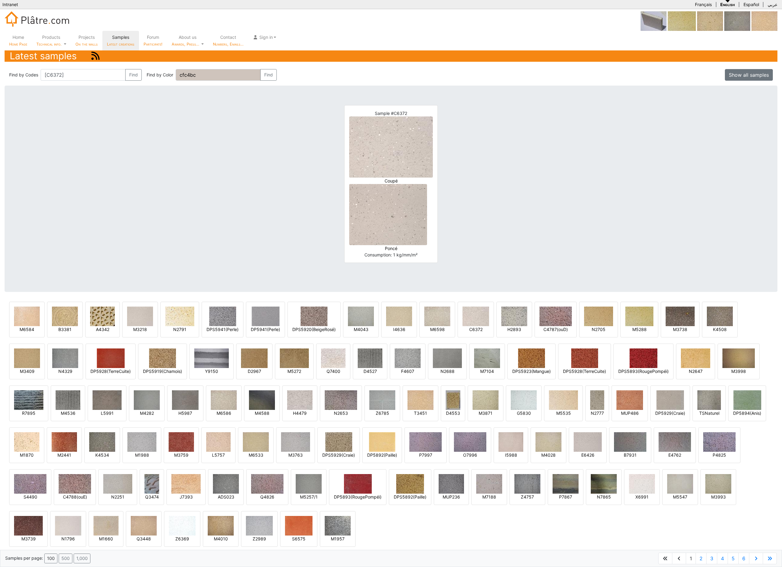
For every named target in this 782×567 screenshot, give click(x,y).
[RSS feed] (95, 55)
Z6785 (382, 413)
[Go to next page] (756, 558)
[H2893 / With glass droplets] (514, 315)
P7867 (565, 496)
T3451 (420, 413)
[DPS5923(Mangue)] (531, 357)
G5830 (524, 413)
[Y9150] (211, 357)
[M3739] (28, 525)
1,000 (82, 558)
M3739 (28, 538)
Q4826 (267, 496)
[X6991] (642, 483)
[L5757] (218, 441)
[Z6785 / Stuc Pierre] (382, 399)
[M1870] (26, 441)
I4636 (399, 329)
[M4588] (262, 399)
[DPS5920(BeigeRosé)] (314, 315)
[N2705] (598, 315)
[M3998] (738, 357)
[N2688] (447, 357)
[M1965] (654, 20)
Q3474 (152, 496)
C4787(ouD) (555, 329)
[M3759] (181, 441)
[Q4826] (267, 483)
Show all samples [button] (749, 75)
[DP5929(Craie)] (670, 399)
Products (48, 40)
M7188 (489, 496)
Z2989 (259, 538)
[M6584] (27, 315)
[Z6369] (182, 525)
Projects (86, 40)
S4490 (30, 496)
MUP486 (630, 413)
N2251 (117, 496)
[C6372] (475, 315)
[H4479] (299, 399)
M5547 (680, 496)
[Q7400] (333, 357)
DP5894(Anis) (747, 413)
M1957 (338, 538)
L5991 (107, 413)
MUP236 (451, 496)
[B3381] (65, 315)
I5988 (511, 455)
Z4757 (527, 496)
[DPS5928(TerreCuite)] (584, 357)
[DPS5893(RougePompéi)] (643, 357)
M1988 (142, 455)
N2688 (447, 371)
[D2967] (254, 357)
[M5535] (563, 399)
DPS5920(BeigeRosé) (314, 329)
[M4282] (147, 399)
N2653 (341, 413)
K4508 (720, 329)
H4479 (300, 413)
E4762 (674, 455)
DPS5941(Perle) (222, 329)
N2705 (598, 329)
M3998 (738, 371)
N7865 (604, 496)
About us (186, 40)
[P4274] (710, 20)
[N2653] (341, 399)
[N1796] (68, 525)
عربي (772, 4)
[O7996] (470, 441)
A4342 (102, 329)
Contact (228, 40)
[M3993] (718, 483)
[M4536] (68, 399)
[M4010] (221, 525)
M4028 (548, 455)
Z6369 (182, 538)
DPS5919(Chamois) (162, 371)
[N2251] (117, 483)
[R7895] (28, 399)
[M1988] (141, 441)
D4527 (370, 371)
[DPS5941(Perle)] (222, 315)
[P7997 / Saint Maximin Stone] (425, 441)
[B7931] (630, 441)
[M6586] (224, 399)
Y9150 (211, 371)
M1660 (106, 538)
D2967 (254, 371)
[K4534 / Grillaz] (102, 441)
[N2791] (179, 315)
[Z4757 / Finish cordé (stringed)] (527, 483)
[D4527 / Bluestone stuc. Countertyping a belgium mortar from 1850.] (370, 357)
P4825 (719, 455)
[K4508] (720, 315)
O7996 (470, 455)
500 (65, 558)
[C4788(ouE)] (75, 483)
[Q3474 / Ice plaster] (151, 483)
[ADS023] (226, 483)
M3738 (680, 329)
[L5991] (107, 399)
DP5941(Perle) (265, 329)
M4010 (221, 538)
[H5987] (185, 399)
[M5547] (680, 483)
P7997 (425, 455)
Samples (120, 40)
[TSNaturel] (709, 399)
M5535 (563, 413)
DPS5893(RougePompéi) (643, 371)
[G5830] (524, 399)
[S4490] (30, 483)
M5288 (639, 329)
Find (133, 74)
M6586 (224, 413)
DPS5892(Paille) (410, 496)
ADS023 (226, 496)
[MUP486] (629, 399)
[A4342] (102, 315)
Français (703, 4)
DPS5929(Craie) (338, 455)
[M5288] (682, 20)
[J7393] (186, 483)
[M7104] (487, 357)
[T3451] (764, 20)
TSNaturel (709, 413)
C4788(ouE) (75, 496)
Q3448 (144, 538)
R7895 (28, 413)
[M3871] (486, 399)
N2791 (179, 329)
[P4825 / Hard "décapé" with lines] (719, 441)
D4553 (453, 413)
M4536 (68, 413)
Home (18, 40)
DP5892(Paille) (382, 455)
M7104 (487, 371)
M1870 (27, 455)
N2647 (696, 371)
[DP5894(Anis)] (747, 399)
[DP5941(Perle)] (266, 315)
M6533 (256, 455)
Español (751, 4)
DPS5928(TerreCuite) (584, 371)
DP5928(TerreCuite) (110, 371)
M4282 (147, 413)
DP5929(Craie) (670, 413)
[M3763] (295, 441)
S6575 (298, 538)
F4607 (407, 371)
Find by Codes (23, 74)
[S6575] (298, 525)
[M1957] (338, 525)
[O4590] (737, 20)
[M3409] (27, 357)
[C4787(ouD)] (555, 315)
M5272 (294, 371)
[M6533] (256, 441)
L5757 (218, 455)
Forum (153, 40)
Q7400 (333, 371)
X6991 (642, 496)
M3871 (485, 413)
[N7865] (604, 483)
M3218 (140, 329)
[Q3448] (144, 525)
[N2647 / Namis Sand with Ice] (695, 357)
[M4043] (361, 315)
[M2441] (64, 441)
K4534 (102, 455)
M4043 (361, 329)
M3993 (718, 496)
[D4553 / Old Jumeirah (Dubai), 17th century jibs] (453, 399)
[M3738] (680, 315)
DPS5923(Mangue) (531, 371)
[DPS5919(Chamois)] (162, 357)
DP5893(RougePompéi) (358, 496)
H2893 (514, 329)
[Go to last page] (770, 558)
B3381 (64, 329)
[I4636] (399, 315)
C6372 (476, 329)
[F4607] (408, 357)
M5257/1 (309, 496)
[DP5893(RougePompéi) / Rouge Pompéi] (358, 483)
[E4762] (675, 441)
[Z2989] (259, 525)
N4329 (65, 371)
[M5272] (294, 357)
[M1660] (106, 525)
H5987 (185, 413)
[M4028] (548, 441)
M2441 (64, 455)
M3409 (27, 371)
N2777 (597, 413)
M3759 (181, 455)
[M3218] (140, 315)
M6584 (27, 329)
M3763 (295, 455)
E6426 (587, 455)
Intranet (10, 4)
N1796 (68, 538)
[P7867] (566, 483)
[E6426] (588, 441)
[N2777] (597, 399)
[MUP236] (451, 483)
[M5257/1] (309, 483)
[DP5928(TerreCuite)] (111, 357)
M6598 (437, 329)
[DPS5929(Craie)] (338, 441)
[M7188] (489, 483)
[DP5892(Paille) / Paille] (382, 441)
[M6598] (437, 315)
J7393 (186, 496)
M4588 (262, 413)
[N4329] (65, 357)
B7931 (630, 455)
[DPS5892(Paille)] (410, 483)
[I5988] (511, 441)
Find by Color (160, 74)
